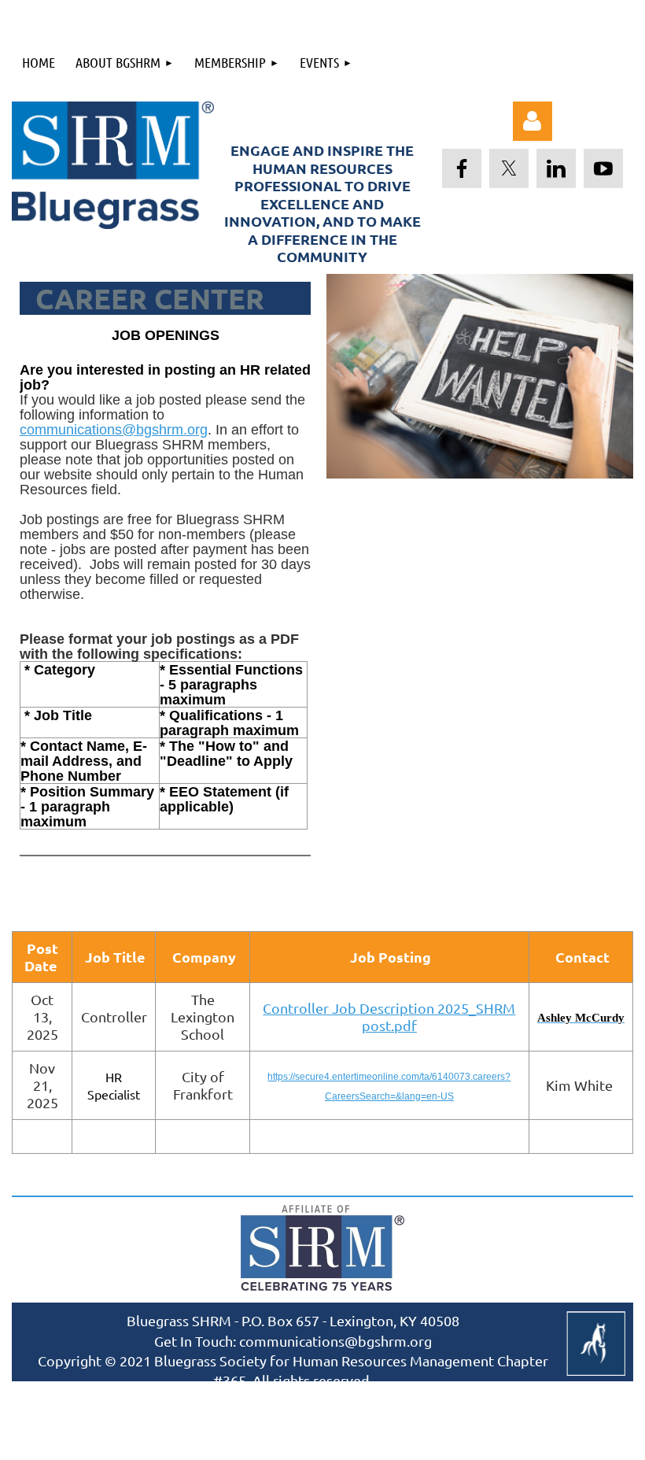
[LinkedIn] (556, 168)
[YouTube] (603, 168)
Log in (532, 121)
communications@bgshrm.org (114, 430)
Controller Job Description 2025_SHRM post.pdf (389, 1016)
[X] (509, 168)
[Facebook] (461, 168)
